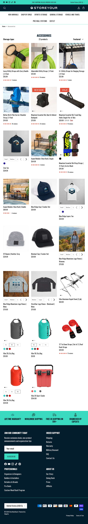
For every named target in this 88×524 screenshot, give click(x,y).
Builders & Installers (11, 478)
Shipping (49, 437)
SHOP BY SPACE (26, 14)
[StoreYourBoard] (44, 8)
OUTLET (52, 21)
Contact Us (50, 458)
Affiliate (49, 486)
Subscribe (11, 456)
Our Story (49, 474)
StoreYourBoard (13, 512)
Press (48, 482)
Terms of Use (80, 515)
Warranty (49, 446)
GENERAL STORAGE (56, 14)
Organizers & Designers (12, 474)
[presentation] (26, 159)
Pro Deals (7, 486)
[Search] (4, 8)
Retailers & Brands (11, 482)
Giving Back (50, 478)
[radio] (6, 159)
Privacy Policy (70, 515)
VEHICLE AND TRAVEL (72, 14)
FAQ (47, 454)
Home (3, 26)
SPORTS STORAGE (40, 14)
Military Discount (52, 450)
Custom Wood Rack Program (14, 490)
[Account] (78, 8)
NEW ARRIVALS (13, 14)
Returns (49, 442)
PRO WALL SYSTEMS (40, 21)
